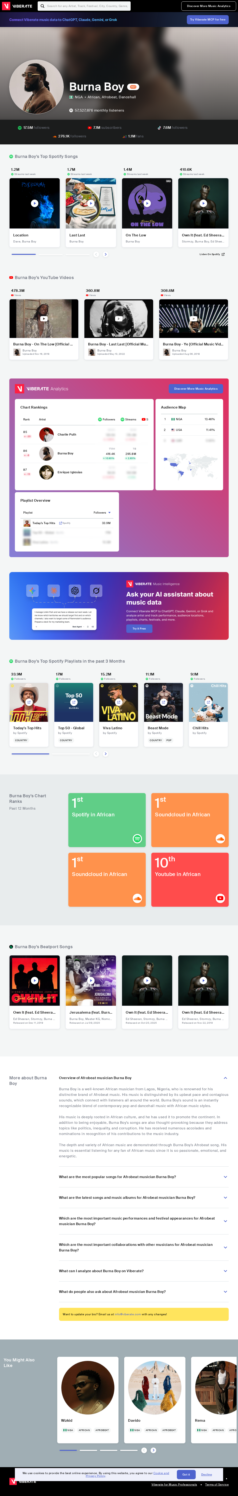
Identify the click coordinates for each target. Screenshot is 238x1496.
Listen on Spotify (210, 254)
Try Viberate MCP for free (208, 19)
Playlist (28, 513)
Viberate (17, 6)
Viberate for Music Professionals (174, 1484)
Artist (42, 419)
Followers (109, 419)
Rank (26, 419)
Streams (130, 419)
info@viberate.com (128, 1314)
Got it (186, 1474)
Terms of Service (217, 1484)
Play (34, 203)
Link (61, 523)
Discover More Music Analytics (209, 6)
